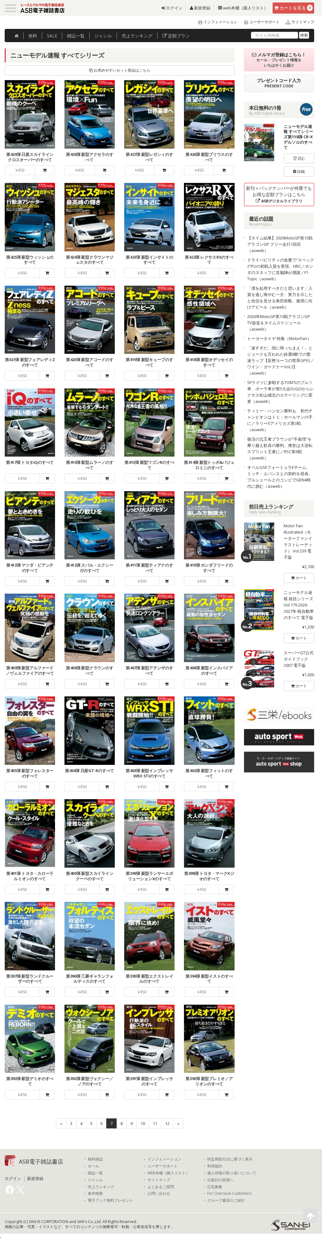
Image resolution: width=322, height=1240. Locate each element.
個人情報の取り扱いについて (231, 1173)
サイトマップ (302, 22)
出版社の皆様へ (220, 1179)
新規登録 (201, 8)
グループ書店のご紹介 (226, 1200)
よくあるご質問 (160, 1186)
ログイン (173, 8)
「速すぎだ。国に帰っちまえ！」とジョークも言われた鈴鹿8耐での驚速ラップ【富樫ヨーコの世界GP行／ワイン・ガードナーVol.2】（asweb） (280, 360)
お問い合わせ (158, 1193)
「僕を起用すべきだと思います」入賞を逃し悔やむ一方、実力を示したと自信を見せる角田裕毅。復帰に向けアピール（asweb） (280, 297)
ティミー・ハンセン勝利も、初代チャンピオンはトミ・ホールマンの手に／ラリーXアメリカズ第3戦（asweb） (280, 420)
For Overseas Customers (229, 1193)
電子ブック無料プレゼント (110, 1200)
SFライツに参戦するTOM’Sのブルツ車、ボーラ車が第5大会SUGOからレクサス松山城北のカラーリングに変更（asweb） (280, 392)
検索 (304, 35)
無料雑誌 (95, 1159)
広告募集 (214, 1186)
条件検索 (95, 1193)
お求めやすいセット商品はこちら (121, 70)
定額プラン (178, 36)
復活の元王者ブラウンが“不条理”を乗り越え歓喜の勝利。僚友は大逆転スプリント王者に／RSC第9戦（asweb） (280, 448)
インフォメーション (220, 22)
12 (167, 1123)
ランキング (137, 36)
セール (93, 1166)
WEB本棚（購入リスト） (168, 1173)
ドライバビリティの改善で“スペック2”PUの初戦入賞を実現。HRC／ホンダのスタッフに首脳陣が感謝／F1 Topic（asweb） (280, 269)
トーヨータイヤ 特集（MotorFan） (279, 338)
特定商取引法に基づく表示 (230, 1159)
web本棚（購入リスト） (245, 8)
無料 (32, 36)
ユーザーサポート (264, 22)
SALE (52, 36)
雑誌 (76, 36)
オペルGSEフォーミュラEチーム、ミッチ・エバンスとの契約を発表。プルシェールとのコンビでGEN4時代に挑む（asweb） (280, 476)
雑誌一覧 (95, 1173)
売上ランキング (101, 1186)
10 (143, 1123)
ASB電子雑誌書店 (41, 1161)
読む (301, 158)
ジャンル (103, 36)
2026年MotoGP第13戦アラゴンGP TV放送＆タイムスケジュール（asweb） (278, 323)
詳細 (300, 171)
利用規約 (214, 1166)
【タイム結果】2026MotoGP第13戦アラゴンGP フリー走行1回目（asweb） (280, 244)
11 (155, 1123)
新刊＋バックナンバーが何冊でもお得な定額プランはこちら (279, 194)
